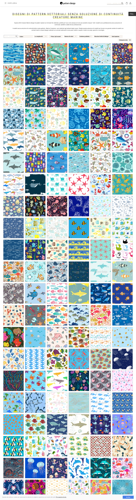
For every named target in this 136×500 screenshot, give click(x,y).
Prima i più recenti (56, 36)
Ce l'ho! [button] (128, 497)
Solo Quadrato (115, 36)
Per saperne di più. (61, 497)
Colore (21, 36)
